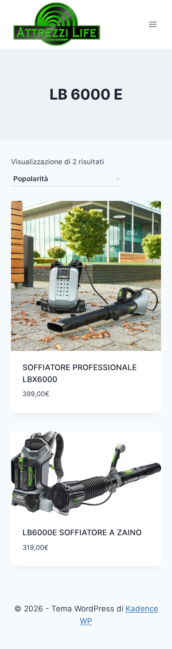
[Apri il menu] (152, 24)
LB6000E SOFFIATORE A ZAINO (82, 532)
